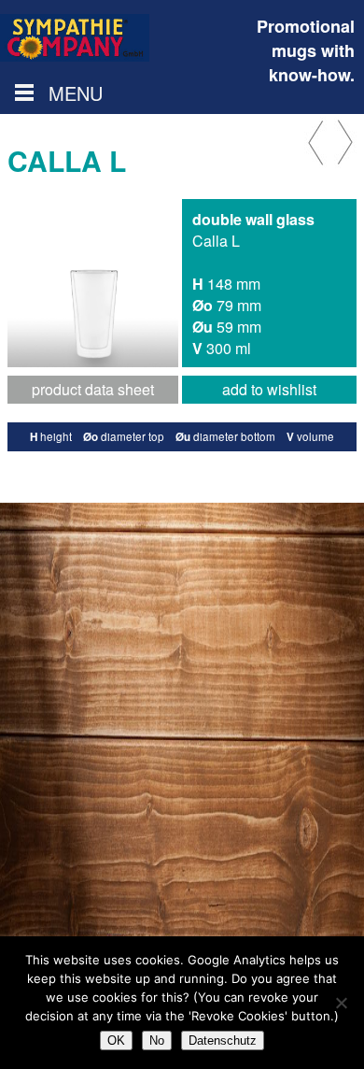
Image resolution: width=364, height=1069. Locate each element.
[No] (340, 1002)
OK (116, 1040)
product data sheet (93, 389)
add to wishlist (269, 389)
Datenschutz (223, 1040)
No (156, 1040)
